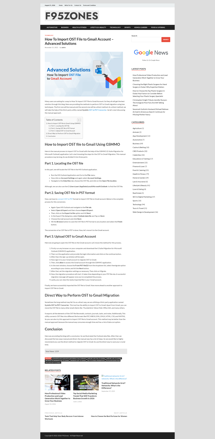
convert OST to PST (65, 199)
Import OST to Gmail (113, 358)
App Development (140, 136)
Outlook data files (113, 360)
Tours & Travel (138, 208)
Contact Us (77, 5)
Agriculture (137, 128)
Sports (127, 27)
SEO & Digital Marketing (142, 197)
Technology (115, 27)
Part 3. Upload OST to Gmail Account (63, 131)
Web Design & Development (144, 212)
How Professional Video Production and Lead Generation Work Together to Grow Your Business (57, 397)
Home (61, 5)
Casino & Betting (139, 147)
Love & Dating (138, 189)
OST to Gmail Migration (96, 360)
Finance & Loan (138, 166)
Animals (136, 132)
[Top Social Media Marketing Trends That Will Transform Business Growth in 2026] (86, 383)
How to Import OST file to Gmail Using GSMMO (64, 123)
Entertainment (138, 162)
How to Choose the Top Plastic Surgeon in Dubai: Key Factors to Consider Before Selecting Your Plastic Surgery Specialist (149, 93)
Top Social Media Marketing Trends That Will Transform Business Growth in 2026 (85, 395)
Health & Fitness (79, 27)
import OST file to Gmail (96, 358)
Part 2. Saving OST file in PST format (63, 128)
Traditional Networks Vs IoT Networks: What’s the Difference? (113, 385)
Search (134, 36)
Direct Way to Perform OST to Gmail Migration (64, 133)
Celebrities (137, 155)
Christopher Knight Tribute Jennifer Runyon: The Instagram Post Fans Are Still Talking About (150, 102)
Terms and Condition (89, 5)
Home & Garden (140, 27)
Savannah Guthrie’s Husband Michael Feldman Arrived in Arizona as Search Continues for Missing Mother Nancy (150, 112)
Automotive (52, 27)
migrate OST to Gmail (78, 360)
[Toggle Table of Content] (78, 120)
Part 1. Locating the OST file (60, 126)
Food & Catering (158, 27)
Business (65, 27)
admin (64, 47)
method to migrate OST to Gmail (57, 360)
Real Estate (137, 193)
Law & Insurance (139, 181)
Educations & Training (141, 159)
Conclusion (52, 136)
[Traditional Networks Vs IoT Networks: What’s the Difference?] (114, 378)
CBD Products (138, 151)
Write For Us (68, 5)
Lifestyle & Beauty (98, 27)
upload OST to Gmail (53, 362)
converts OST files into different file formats (69, 358)
